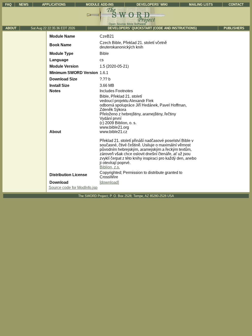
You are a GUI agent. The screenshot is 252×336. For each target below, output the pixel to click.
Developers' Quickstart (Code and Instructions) (152, 28)
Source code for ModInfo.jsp (73, 187)
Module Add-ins (100, 4)
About (10, 28)
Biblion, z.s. (110, 167)
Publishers (234, 28)
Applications (54, 4)
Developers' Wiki (152, 4)
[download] (109, 182)
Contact (236, 4)
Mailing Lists (201, 4)
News (24, 4)
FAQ (8, 4)
